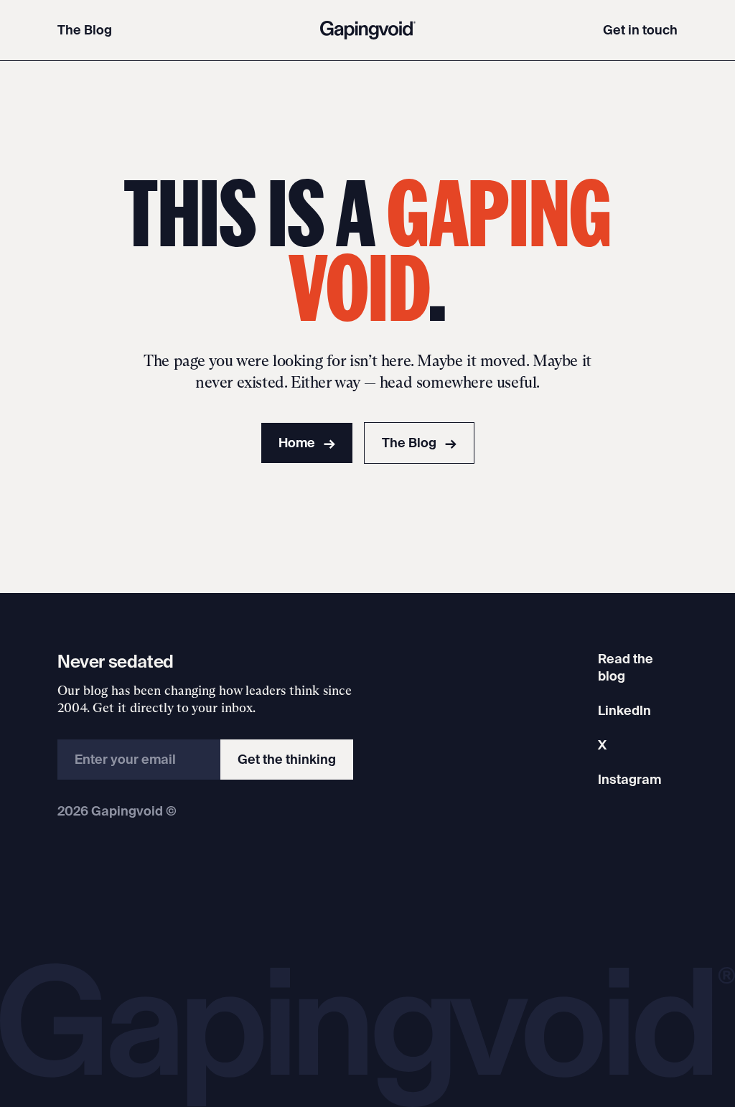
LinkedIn (624, 710)
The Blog (84, 29)
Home (306, 442)
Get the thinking (287, 759)
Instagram (629, 779)
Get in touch (640, 29)
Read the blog (625, 667)
